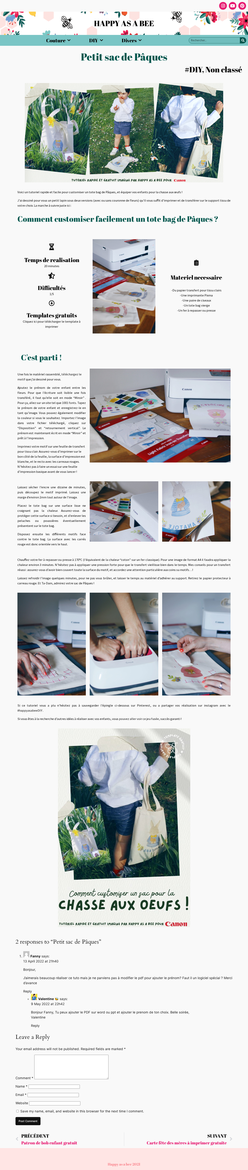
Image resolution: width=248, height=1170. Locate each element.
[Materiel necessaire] (196, 263)
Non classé (223, 69)
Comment (24, 1078)
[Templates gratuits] (52, 303)
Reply (27, 991)
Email (21, 1095)
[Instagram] (223, 6)
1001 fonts (69, 403)
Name (22, 1086)
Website (22, 1103)
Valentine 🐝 (48, 999)
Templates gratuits (52, 315)
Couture (55, 40)
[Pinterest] (242, 6)
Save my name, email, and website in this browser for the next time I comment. (82, 1111)
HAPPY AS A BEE (124, 23)
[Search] (243, 40)
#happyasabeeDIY (29, 710)
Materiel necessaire (196, 277)
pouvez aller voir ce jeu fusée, (139, 719)
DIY (93, 40)
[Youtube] (233, 6)
